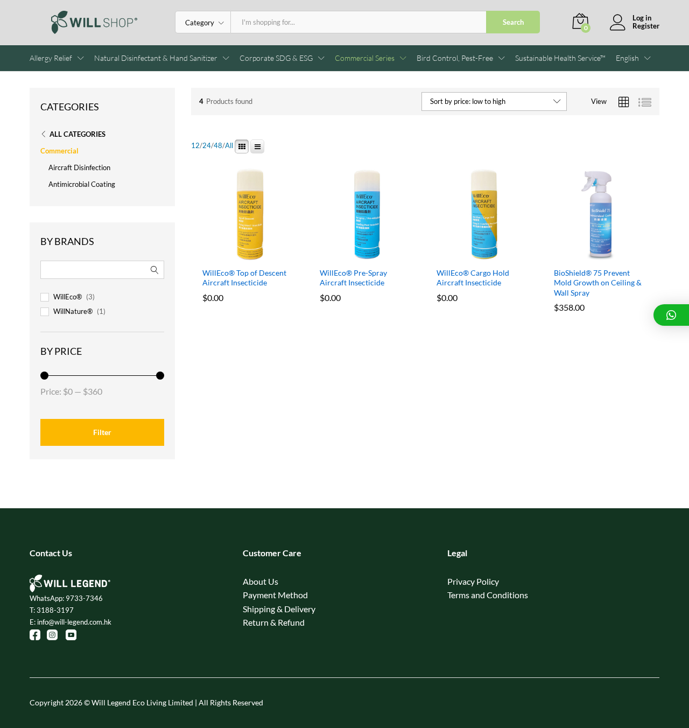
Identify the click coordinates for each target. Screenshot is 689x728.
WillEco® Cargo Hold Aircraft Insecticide (473, 277)
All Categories (78, 134)
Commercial (59, 150)
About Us (260, 581)
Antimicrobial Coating (81, 184)
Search (513, 22)
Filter (102, 432)
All (229, 146)
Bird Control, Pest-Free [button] (455, 58)
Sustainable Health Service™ (560, 58)
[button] (627, 58)
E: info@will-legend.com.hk (70, 622)
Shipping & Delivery (279, 609)
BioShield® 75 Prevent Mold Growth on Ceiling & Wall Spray (598, 282)
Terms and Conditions (487, 595)
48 (218, 146)
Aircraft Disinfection (79, 167)
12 (195, 146)
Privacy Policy (473, 581)
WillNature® (73, 311)
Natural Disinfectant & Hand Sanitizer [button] (155, 58)
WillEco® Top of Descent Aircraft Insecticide (244, 277)
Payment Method (275, 595)
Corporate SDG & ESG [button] (276, 58)
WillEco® (67, 296)
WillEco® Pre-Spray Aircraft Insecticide (353, 277)
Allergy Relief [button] (51, 58)
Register (645, 26)
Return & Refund (274, 622)
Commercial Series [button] (365, 58)
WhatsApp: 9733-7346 (66, 598)
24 (206, 146)
